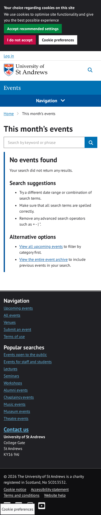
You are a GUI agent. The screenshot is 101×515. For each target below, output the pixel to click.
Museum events (17, 411)
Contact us (16, 429)
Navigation (47, 100)
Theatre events (16, 418)
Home (9, 113)
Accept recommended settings (33, 28)
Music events (14, 404)
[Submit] (91, 142)
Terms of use (14, 336)
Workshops (13, 382)
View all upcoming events (41, 246)
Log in (9, 55)
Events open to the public (25, 354)
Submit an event (17, 329)
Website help (55, 495)
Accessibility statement (50, 489)
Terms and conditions (21, 495)
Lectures (10, 368)
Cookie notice (15, 489)
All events (12, 315)
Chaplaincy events (19, 397)
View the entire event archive (43, 259)
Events (12, 88)
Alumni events (16, 390)
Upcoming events (18, 308)
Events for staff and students (28, 361)
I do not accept (20, 39)
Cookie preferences (58, 39)
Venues (10, 322)
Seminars (11, 375)
